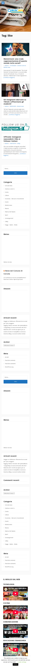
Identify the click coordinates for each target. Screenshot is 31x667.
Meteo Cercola (8, 262)
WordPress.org (9, 367)
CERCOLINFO (15, 15)
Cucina (6, 192)
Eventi (6, 202)
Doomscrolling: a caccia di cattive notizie (14, 333)
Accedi (7, 357)
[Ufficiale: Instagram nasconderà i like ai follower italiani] (15, 127)
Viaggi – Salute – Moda (11, 225)
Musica (7, 208)
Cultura (7, 195)
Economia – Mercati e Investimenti (14, 198)
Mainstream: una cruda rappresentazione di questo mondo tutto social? (15, 61)
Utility (18, 143)
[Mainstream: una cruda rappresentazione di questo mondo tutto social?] (15, 49)
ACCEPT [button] (15, 664)
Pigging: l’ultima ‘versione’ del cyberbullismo (15, 325)
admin (6, 65)
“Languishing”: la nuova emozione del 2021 (15, 327)
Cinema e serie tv (21, 65)
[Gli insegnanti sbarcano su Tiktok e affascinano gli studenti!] (15, 90)
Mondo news (7, 67)
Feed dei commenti (10, 363)
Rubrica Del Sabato (10, 212)
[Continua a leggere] (9, 77)
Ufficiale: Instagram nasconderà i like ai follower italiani (12, 139)
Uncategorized (9, 218)
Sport (6, 215)
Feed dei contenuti (10, 360)
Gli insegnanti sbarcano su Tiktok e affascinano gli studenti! (15, 102)
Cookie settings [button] (22, 662)
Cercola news (8, 185)
